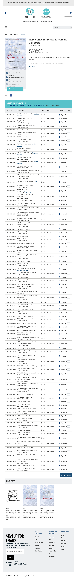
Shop (11, 34)
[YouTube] (10, 566)
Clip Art (63, 549)
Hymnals (37, 548)
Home (6, 34)
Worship (37, 545)
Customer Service (52, 533)
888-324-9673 (68, 16)
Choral (16, 34)
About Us (52, 542)
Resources (64, 532)
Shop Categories (39, 533)
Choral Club (38, 551)
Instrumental (39, 542)
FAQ (62, 535)
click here (43, 3)
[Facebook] (11, 95)
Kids (36, 540)
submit (10, 558)
